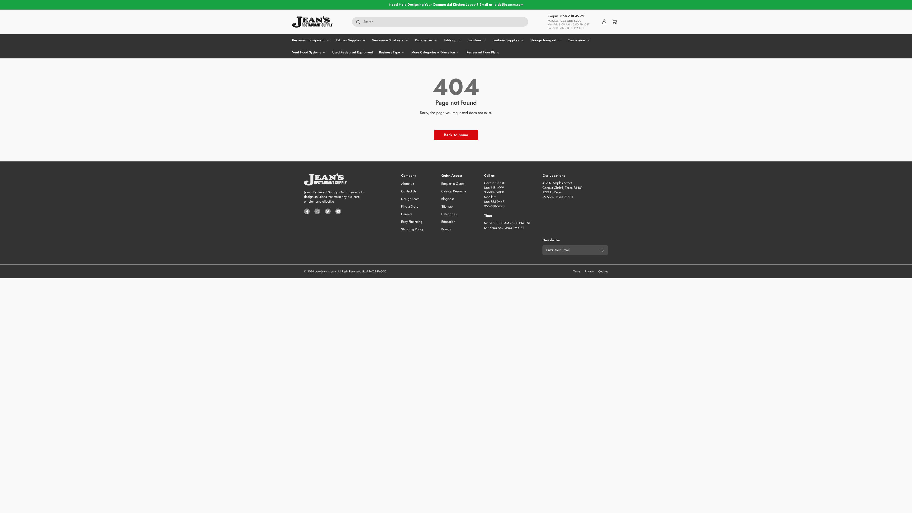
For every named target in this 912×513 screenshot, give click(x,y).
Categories (449, 214)
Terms (576, 271)
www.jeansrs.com (325, 271)
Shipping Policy (412, 229)
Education (448, 221)
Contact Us (408, 191)
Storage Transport (543, 40)
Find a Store (409, 206)
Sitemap (447, 206)
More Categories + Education (433, 52)
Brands (446, 229)
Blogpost (447, 198)
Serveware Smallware (388, 40)
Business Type (389, 52)
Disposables (423, 40)
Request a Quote (452, 183)
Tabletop (450, 40)
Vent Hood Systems (306, 52)
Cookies (603, 271)
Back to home (456, 135)
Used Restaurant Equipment (352, 52)
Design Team (410, 198)
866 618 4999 (572, 16)
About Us (407, 183)
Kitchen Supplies (348, 40)
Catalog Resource (453, 191)
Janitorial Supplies (506, 40)
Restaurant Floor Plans (482, 52)
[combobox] (440, 22)
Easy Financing (411, 221)
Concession (576, 40)
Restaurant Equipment (308, 40)
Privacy (589, 271)
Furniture (474, 40)
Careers (406, 214)
